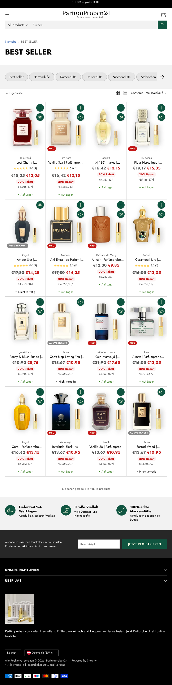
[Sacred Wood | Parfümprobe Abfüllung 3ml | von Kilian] (146, 412)
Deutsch (11, 653)
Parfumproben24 (56, 660)
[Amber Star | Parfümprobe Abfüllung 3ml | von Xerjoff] (25, 224)
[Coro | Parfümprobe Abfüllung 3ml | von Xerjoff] (25, 412)
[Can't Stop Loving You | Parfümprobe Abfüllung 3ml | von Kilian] (66, 322)
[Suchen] (162, 25)
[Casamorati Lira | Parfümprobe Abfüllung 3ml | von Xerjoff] (146, 224)
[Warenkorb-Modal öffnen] (163, 14)
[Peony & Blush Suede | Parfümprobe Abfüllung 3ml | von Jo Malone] (25, 322)
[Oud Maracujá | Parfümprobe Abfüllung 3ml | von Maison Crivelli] (106, 322)
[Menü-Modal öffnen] (7, 14)
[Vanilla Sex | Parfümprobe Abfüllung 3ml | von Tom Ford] (66, 127)
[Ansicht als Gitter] (117, 92)
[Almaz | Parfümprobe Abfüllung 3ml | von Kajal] (146, 322)
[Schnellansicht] (40, 117)
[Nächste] (162, 77)
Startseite (10, 41)
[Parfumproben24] (86, 14)
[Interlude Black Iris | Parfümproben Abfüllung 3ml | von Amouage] (66, 412)
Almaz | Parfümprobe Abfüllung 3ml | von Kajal (146, 359)
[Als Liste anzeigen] (125, 92)
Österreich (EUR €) (42, 653)
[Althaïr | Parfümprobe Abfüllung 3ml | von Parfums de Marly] (106, 224)
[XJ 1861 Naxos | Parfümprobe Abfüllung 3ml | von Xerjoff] (106, 127)
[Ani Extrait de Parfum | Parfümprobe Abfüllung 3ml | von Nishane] (66, 224)
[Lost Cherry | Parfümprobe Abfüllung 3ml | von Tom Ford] (25, 127)
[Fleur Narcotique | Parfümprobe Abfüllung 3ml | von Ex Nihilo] (146, 127)
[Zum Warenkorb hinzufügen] (40, 108)
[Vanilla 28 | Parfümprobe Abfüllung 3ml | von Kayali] (106, 412)
